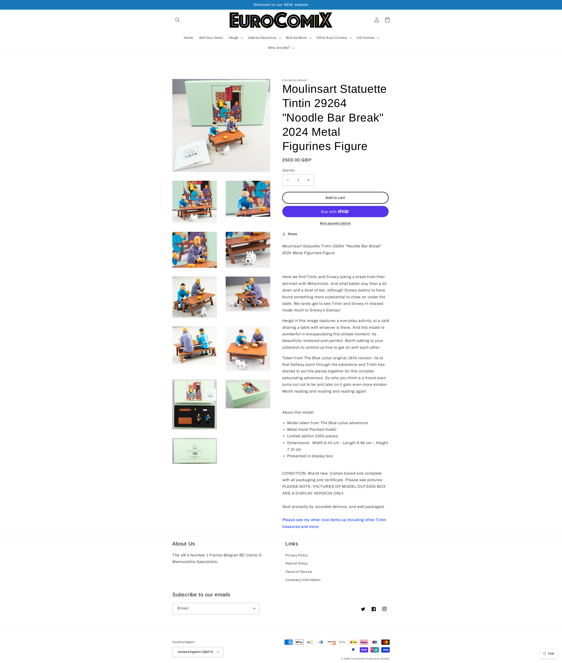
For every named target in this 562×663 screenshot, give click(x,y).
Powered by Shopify (378, 658)
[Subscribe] (253, 609)
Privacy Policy (296, 555)
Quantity (288, 170)
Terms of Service (298, 572)
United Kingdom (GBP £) (196, 652)
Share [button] (292, 234)
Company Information (303, 580)
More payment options (335, 223)
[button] (177, 20)
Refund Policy (296, 563)
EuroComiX (358, 658)
